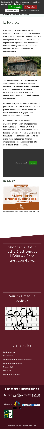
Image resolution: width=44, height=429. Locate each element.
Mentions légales (8, 367)
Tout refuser (31, 7)
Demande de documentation (12, 363)
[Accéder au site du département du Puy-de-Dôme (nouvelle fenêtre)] (17, 395)
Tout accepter (15, 7)
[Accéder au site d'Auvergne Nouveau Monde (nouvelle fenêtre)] (8, 405)
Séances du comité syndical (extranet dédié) (17, 359)
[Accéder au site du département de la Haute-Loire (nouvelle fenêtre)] (26, 395)
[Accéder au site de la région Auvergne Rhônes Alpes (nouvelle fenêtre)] (8, 395)
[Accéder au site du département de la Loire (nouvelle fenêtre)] (36, 396)
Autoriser (33, 163)
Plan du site (7, 370)
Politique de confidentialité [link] (29, 11)
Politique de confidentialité (11, 374)
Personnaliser (12, 11)
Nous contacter (8, 356)
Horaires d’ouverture (9, 352)
